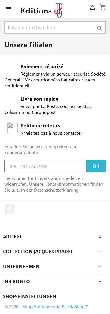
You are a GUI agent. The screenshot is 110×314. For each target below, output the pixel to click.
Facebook (9, 209)
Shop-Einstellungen (29, 296)
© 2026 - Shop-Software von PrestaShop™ (46, 306)
